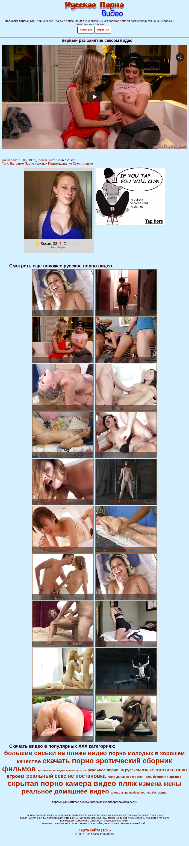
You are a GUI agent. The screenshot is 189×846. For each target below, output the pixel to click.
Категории (86, 29)
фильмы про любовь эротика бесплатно (138, 792)
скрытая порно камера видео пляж (72, 783)
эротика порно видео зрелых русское (62, 770)
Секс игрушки (83, 163)
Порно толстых (36, 163)
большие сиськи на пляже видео (55, 753)
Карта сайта (89, 830)
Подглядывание (60, 163)
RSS (107, 830)
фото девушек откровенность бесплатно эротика (144, 777)
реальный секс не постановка (66, 776)
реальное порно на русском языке (121, 770)
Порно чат (103, 29)
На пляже (17, 163)
